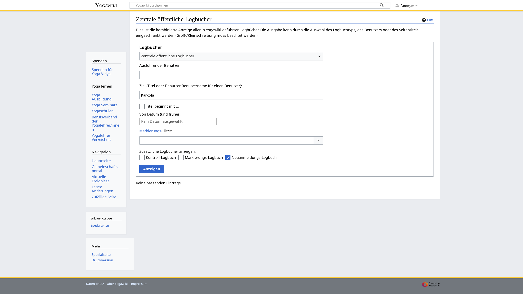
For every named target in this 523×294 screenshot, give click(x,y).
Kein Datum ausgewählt (162, 121)
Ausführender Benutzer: (160, 65)
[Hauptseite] (106, 30)
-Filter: (155, 130)
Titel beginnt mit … (162, 106)
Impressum (139, 284)
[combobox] (231, 56)
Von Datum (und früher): (160, 114)
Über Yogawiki (117, 284)
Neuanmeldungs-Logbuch (254, 157)
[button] (318, 140)
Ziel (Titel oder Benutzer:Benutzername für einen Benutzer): (190, 85)
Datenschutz (95, 284)
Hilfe (430, 20)
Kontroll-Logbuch (161, 157)
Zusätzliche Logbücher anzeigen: (167, 151)
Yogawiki (106, 5)
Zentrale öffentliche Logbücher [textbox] (167, 55)
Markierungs (150, 130)
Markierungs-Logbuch (204, 157)
